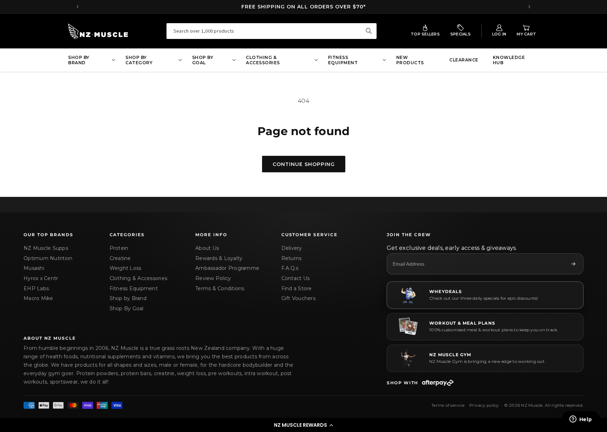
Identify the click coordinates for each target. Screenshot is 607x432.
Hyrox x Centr (41, 278)
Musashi (34, 268)
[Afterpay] (437, 383)
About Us (207, 248)
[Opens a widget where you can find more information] (580, 419)
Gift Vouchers (298, 298)
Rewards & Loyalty (218, 258)
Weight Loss (126, 268)
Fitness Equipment (134, 288)
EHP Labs (36, 288)
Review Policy (213, 278)
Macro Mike (38, 298)
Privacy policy (484, 405)
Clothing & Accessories (139, 278)
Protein (119, 248)
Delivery (291, 248)
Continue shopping (304, 164)
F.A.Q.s (290, 268)
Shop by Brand (128, 298)
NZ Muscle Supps (46, 248)
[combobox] (272, 31)
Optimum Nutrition (48, 258)
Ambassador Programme (227, 268)
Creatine (120, 258)
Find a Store (296, 288)
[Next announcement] (529, 6)
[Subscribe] (573, 264)
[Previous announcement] (77, 6)
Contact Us (295, 278)
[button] (303, 425)
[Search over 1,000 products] (369, 31)
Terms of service (447, 405)
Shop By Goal (127, 308)
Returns (291, 258)
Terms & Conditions (219, 288)
